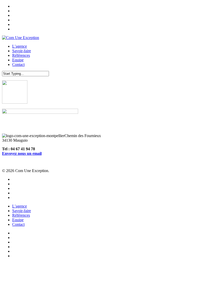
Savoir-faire (21, 211)
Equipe (18, 220)
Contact (18, 224)
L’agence (19, 206)
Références (21, 215)
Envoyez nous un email (22, 153)
